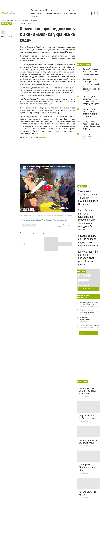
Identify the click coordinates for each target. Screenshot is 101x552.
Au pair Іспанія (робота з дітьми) (87, 417)
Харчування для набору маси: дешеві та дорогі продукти (90, 112)
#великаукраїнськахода (27, 220)
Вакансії (33, 13)
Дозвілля (40, 13)
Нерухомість (34, 16)
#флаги (38, 220)
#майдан (49, 220)
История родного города (85, 280)
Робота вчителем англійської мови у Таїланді (87, 391)
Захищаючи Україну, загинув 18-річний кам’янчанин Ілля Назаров (88, 198)
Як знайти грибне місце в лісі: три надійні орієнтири (90, 71)
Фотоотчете (43, 137)
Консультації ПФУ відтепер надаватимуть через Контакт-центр (88, 258)
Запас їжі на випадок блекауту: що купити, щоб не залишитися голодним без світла (86, 220)
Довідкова (72, 13)
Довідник (72, 10)
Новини (48, 10)
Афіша (60, 10)
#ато (43, 220)
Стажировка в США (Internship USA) (87, 467)
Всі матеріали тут (88, 289)
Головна (37, 10)
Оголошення (48, 13)
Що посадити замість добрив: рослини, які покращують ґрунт (91, 100)
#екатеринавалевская (60, 220)
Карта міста (57, 13)
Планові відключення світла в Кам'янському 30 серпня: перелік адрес (90, 140)
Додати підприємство (88, 333)
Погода (65, 13)
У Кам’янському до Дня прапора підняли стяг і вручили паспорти (88, 240)
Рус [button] (89, 13)
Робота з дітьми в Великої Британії (88, 441)
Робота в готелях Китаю (87, 493)
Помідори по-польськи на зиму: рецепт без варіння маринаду (91, 125)
